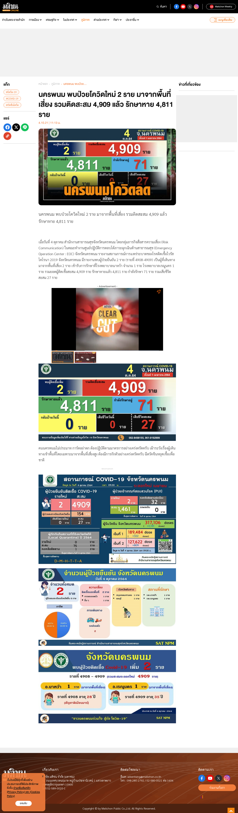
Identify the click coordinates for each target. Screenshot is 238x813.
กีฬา (116, 19)
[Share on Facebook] (7, 127)
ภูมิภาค (85, 19)
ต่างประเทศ (100, 19)
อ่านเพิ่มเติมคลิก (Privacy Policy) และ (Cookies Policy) (23, 792)
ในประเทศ (68, 19)
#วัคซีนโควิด (12, 104)
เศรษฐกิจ (51, 19)
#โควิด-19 (11, 92)
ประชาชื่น (131, 19)
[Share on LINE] (25, 127)
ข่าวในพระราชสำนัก (13, 19)
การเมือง (34, 19)
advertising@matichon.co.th (144, 776)
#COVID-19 (12, 98)
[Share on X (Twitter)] (16, 127)
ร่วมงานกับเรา (217, 787)
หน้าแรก (43, 83)
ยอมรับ (23, 803)
